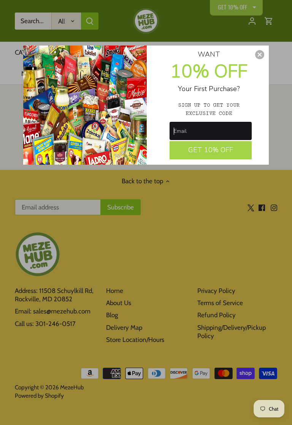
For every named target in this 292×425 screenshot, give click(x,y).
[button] (259, 54)
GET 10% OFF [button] (210, 149)
